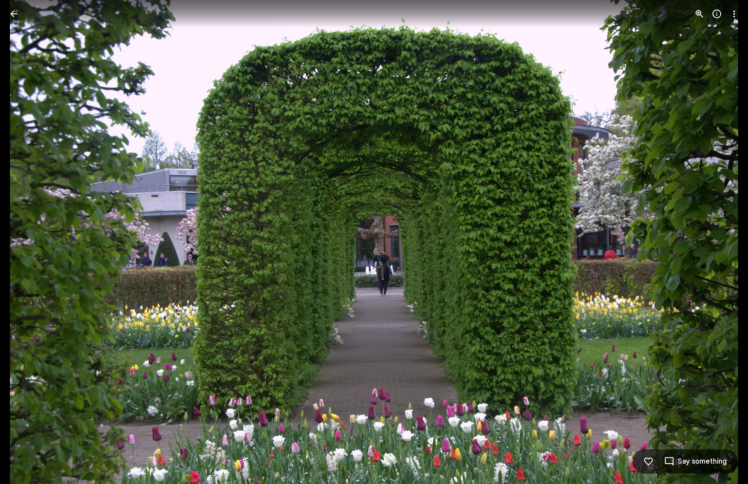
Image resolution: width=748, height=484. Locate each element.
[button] (24, 242)
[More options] (734, 14)
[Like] (648, 461)
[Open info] (716, 14)
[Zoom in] (699, 14)
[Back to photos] (13, 13)
